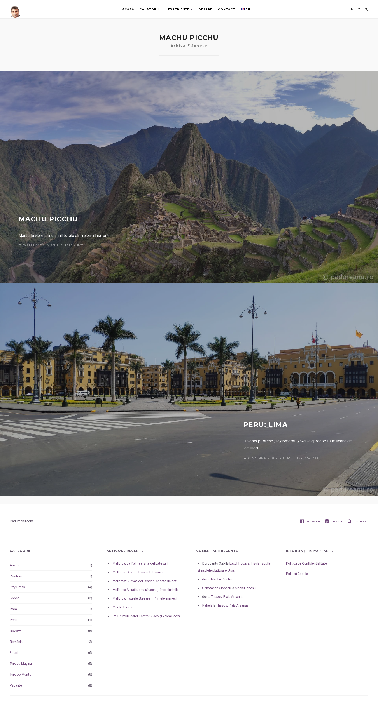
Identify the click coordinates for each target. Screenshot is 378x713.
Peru (54, 245)
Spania (14, 653)
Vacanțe (311, 457)
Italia (13, 609)
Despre (205, 9)
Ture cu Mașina (21, 664)
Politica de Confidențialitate (306, 563)
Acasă (128, 9)
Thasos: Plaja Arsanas (227, 597)
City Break (284, 457)
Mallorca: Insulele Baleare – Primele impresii (144, 598)
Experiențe (178, 9)
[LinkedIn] (359, 9)
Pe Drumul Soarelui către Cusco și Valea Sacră (146, 616)
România (16, 642)
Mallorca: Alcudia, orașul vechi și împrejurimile (145, 590)
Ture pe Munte (72, 245)
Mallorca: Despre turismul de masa (137, 572)
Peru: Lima (265, 425)
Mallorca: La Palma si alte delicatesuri (140, 563)
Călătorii (149, 9)
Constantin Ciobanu (216, 588)
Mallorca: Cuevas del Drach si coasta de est (144, 581)
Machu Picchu (48, 219)
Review (15, 631)
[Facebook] (352, 9)
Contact (226, 9)
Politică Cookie (297, 574)
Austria (15, 565)
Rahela (207, 605)
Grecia (14, 598)
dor (204, 579)
